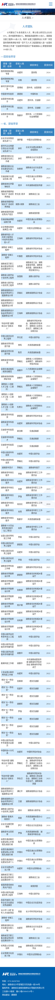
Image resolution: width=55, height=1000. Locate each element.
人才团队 (26, 18)
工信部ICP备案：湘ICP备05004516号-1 (18, 991)
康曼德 (14, 995)
